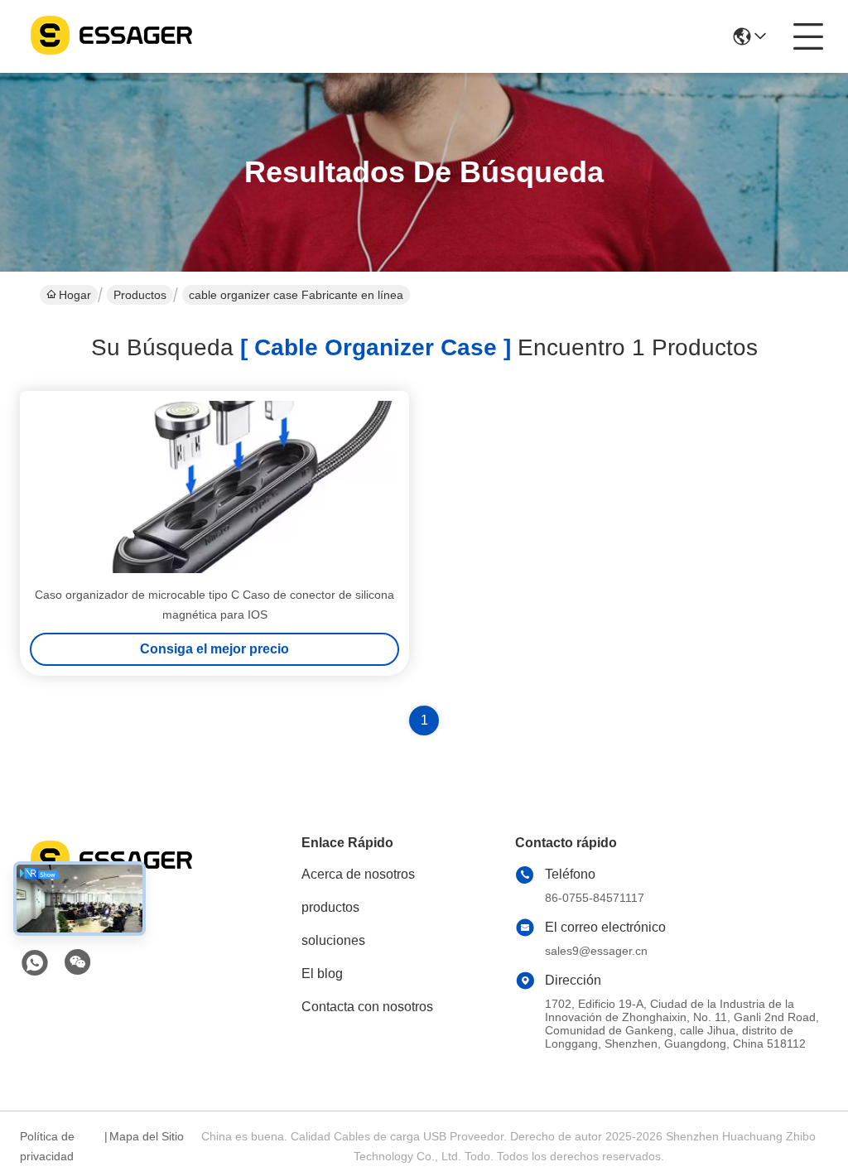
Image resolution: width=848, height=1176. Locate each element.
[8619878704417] (35, 963)
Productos (139, 294)
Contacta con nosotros (367, 1007)
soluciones (333, 940)
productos (330, 907)
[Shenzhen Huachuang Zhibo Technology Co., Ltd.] (111, 36)
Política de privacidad (47, 1146)
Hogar (75, 294)
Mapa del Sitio (146, 1136)
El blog (322, 973)
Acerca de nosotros (358, 874)
